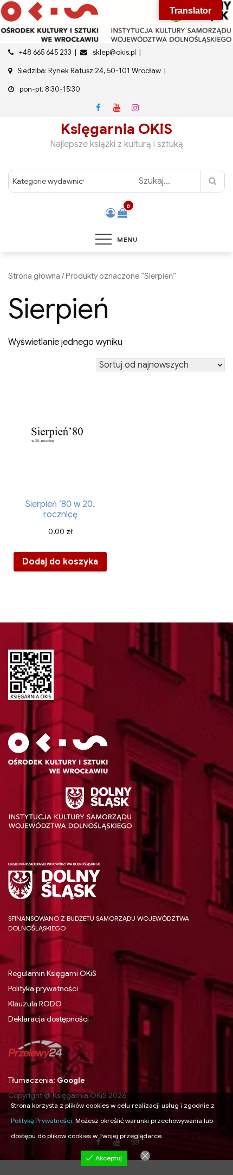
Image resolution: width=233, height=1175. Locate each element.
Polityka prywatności (43, 988)
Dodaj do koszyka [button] (60, 561)
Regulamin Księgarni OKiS (52, 973)
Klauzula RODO (35, 1004)
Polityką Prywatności (41, 1120)
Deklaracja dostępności (48, 1019)
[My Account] (110, 213)
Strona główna (34, 276)
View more (181, 1136)
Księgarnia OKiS (116, 129)
